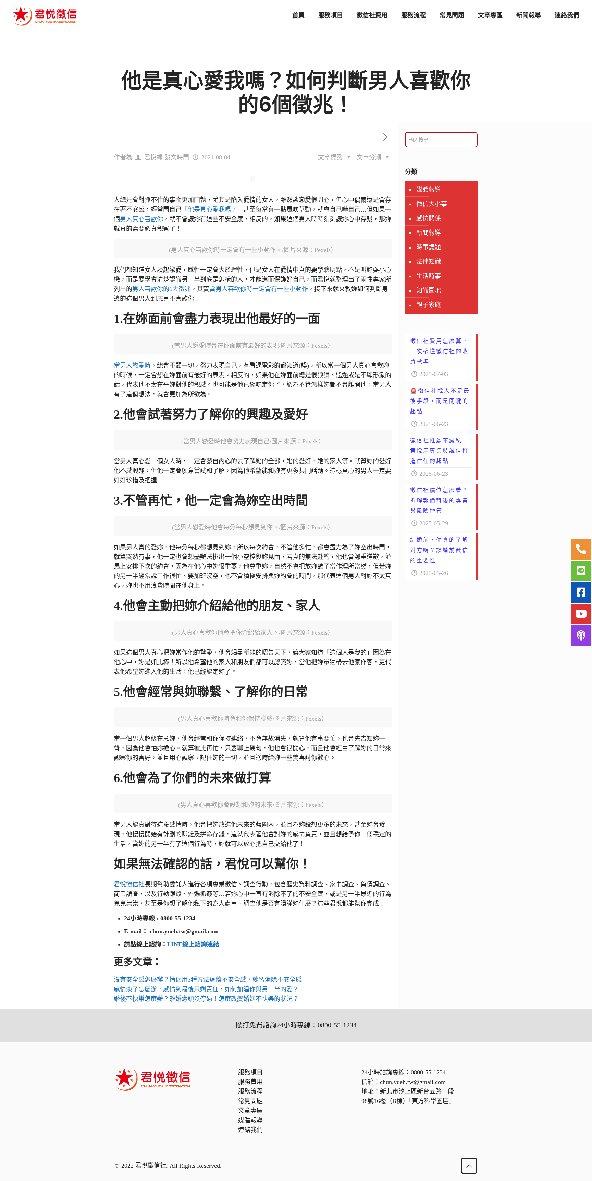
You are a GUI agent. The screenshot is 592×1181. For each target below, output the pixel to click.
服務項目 (250, 1072)
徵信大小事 (431, 204)
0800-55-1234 (428, 1072)
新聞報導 (428, 232)
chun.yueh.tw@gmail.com (413, 1081)
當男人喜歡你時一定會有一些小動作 (258, 289)
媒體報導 (428, 189)
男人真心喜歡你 (141, 219)
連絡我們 (250, 1129)
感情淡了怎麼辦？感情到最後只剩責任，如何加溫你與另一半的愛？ (206, 989)
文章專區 (250, 1110)
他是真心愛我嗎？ (212, 209)
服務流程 (250, 1091)
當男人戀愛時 (132, 365)
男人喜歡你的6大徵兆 (161, 289)
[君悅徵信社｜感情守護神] (45, 15)
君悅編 (153, 157)
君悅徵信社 (129, 884)
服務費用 (250, 1081)
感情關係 (428, 218)
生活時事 (428, 276)
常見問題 (250, 1101)
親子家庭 (428, 304)
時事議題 (428, 247)
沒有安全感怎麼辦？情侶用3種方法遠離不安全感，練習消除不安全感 (208, 979)
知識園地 (428, 290)
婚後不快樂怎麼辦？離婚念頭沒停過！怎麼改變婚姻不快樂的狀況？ (206, 998)
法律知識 (428, 261)
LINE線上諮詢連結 (193, 944)
